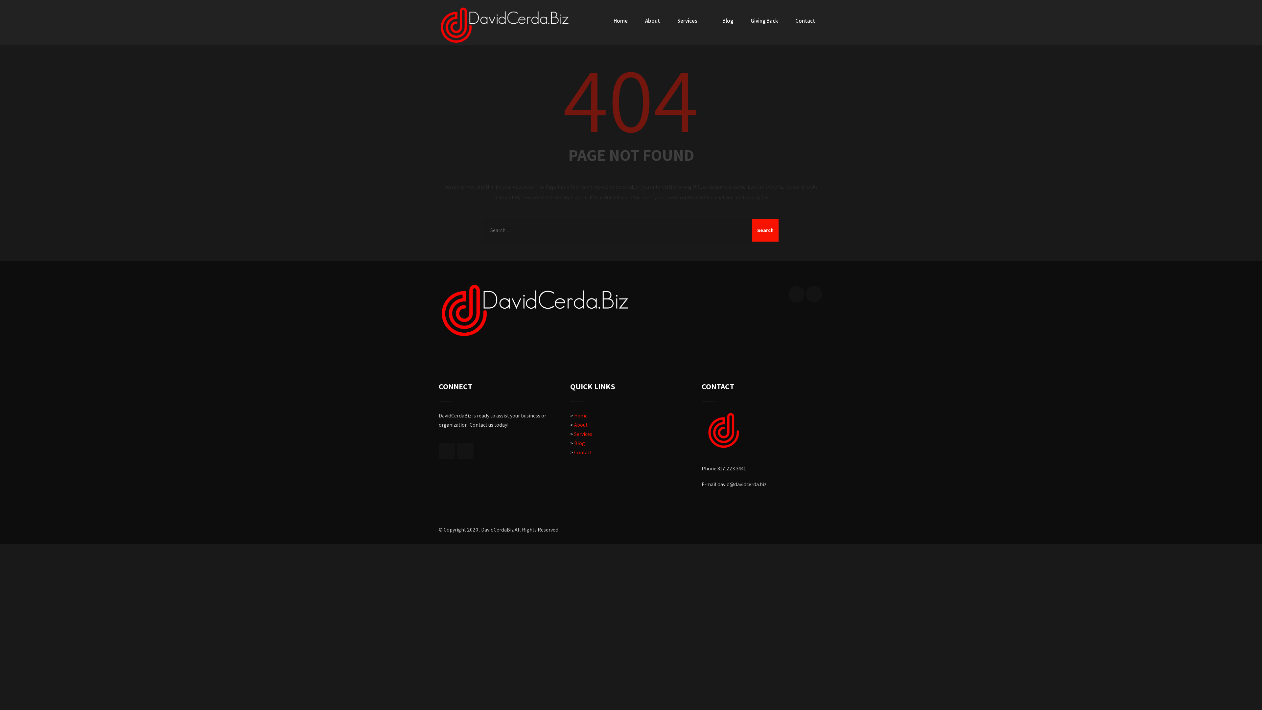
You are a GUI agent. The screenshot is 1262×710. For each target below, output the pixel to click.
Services (687, 20)
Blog (727, 20)
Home (621, 20)
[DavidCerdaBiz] (505, 25)
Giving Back (764, 20)
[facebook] (796, 294)
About (652, 20)
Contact (805, 20)
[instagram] (814, 294)
